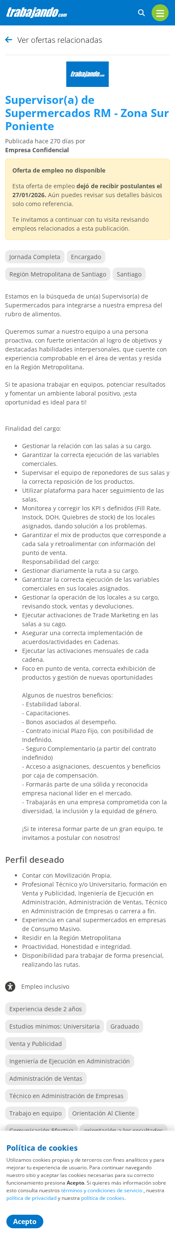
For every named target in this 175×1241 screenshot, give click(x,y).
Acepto (25, 1221)
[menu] (160, 12)
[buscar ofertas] (141, 12)
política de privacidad (31, 1198)
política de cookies (102, 1198)
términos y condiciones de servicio (101, 1190)
